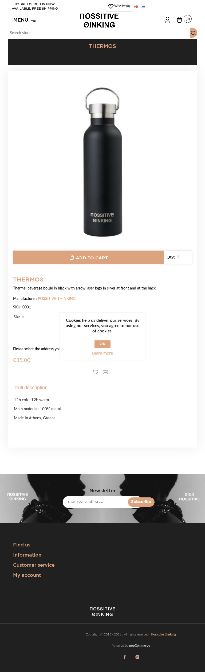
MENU (20, 20)
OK (102, 344)
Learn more (102, 353)
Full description (31, 387)
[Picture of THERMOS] (102, 248)
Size (17, 317)
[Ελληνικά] (143, 6)
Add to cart (92, 258)
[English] (136, 6)
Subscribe (141, 502)
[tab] (35, 387)
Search (193, 33)
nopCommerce (139, 645)
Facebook (124, 660)
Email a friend (107, 372)
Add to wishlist (97, 372)
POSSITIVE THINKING (57, 299)
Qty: (171, 257)
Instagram (137, 660)
